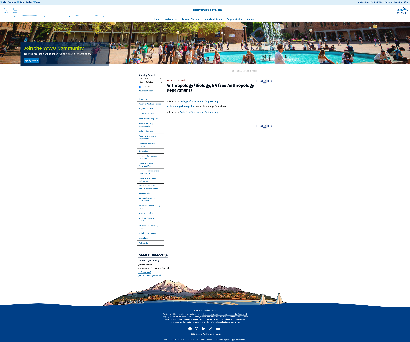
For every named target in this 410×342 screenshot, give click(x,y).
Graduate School (145, 193)
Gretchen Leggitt (209, 310)
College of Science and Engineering (147, 179)
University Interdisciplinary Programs (149, 207)
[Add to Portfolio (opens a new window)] (261, 81)
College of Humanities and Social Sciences (149, 172)
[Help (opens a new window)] (271, 81)
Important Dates (213, 19)
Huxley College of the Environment (147, 199)
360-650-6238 (144, 272)
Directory (398, 2)
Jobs (166, 340)
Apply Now (30, 60)
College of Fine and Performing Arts (146, 164)
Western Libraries (146, 213)
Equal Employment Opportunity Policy (230, 340)
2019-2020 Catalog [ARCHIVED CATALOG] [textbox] (244, 71)
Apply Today (26, 2)
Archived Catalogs (146, 131)
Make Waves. (153, 255)
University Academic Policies (150, 104)
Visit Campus (9, 2)
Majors (250, 19)
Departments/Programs (148, 119)
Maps (406, 2)
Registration (143, 151)
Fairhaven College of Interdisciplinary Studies (148, 187)
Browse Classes (190, 19)
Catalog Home (144, 99)
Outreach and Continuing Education (148, 227)
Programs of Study (146, 109)
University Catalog (207, 10)
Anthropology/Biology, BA (180, 106)
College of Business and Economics (148, 157)
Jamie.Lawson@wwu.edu (150, 275)
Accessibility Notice (204, 340)
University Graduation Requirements (147, 137)
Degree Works (234, 19)
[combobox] (253, 71)
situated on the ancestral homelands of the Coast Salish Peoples (204, 315)
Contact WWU (376, 2)
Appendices (143, 238)
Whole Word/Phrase (147, 87)
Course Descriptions (146, 114)
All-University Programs (148, 233)
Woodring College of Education (146, 219)
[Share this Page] (264, 81)
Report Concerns (177, 340)
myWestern (363, 2)
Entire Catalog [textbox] (144, 78)
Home (157, 19)
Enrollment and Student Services (148, 145)
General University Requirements (146, 125)
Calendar (388, 2)
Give (38, 2)
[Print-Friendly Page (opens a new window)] (268, 81)
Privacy (191, 340)
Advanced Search (146, 91)
